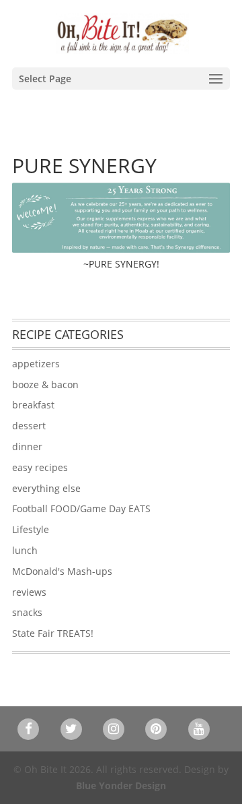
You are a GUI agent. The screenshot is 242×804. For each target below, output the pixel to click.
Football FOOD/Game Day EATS (81, 508)
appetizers (36, 363)
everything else (46, 488)
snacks (27, 612)
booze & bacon (45, 384)
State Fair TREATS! (52, 633)
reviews (29, 592)
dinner (27, 446)
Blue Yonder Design (121, 785)
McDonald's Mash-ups (62, 571)
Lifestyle (30, 529)
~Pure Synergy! (121, 263)
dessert (29, 425)
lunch (25, 550)
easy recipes (40, 467)
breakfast (33, 404)
